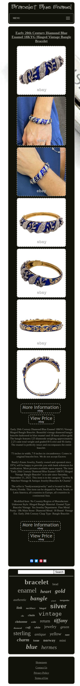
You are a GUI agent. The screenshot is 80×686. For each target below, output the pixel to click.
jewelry (50, 626)
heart (45, 591)
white (37, 627)
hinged (42, 608)
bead (55, 584)
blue (31, 646)
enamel (27, 590)
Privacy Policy (41, 672)
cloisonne (21, 621)
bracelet (37, 582)
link (19, 608)
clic (22, 616)
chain (31, 615)
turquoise (64, 600)
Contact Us (41, 667)
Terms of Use (41, 678)
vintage (50, 614)
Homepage (41, 662)
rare (67, 634)
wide (33, 621)
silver (58, 606)
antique (40, 634)
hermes (49, 647)
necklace (31, 608)
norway (49, 640)
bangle (38, 598)
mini (62, 640)
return (45, 621)
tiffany (61, 620)
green (64, 627)
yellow (55, 633)
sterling (22, 633)
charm (23, 639)
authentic (19, 600)
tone (36, 640)
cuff (28, 627)
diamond (18, 628)
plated (53, 601)
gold (60, 591)
